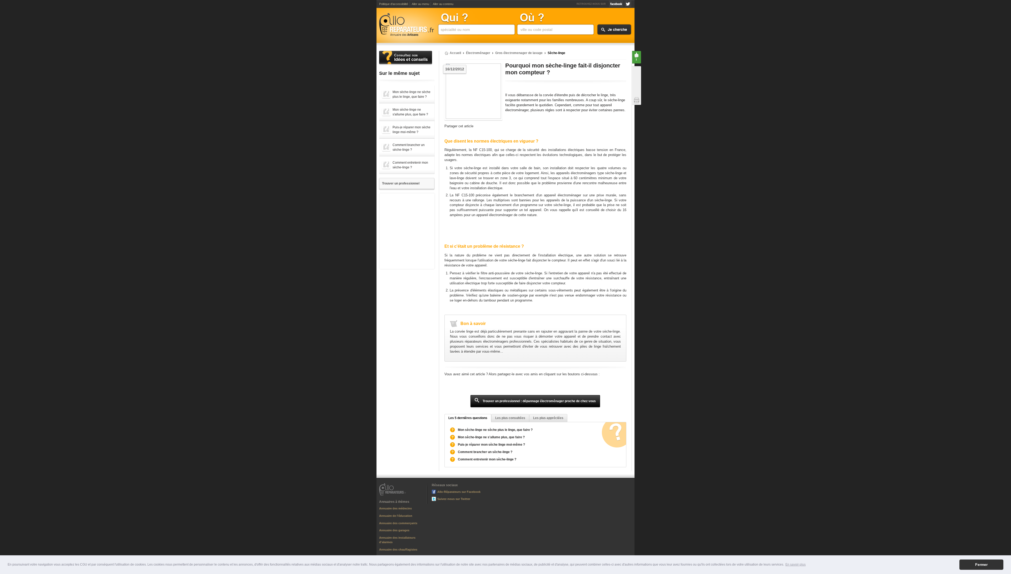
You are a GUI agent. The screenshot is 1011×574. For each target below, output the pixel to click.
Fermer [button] (981, 564)
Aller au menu (420, 4)
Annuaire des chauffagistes (398, 549)
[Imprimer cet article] (638, 100)
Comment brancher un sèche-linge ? (485, 452)
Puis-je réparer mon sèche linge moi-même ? (491, 444)
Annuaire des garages (394, 530)
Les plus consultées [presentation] (510, 418)
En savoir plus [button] (795, 564)
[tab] (467, 418)
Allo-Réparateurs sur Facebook (616, 4)
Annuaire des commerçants (398, 523)
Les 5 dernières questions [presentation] (467, 418)
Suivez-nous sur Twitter (628, 4)
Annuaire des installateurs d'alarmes (397, 540)
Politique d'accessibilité (393, 4)
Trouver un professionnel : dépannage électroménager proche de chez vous (539, 401)
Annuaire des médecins (395, 508)
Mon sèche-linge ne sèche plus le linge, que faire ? (495, 430)
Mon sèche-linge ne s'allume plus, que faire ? (491, 437)
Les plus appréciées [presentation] (548, 418)
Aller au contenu (443, 4)
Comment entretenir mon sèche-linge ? (487, 459)
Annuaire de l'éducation (395, 515)
